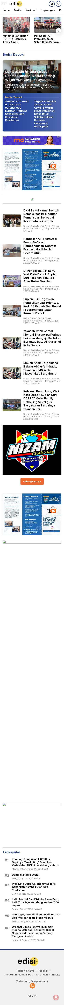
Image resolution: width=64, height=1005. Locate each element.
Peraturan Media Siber (18, 974)
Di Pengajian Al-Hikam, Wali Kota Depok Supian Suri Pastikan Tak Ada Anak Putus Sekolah (40, 276)
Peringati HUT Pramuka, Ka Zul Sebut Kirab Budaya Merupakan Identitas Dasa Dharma (47, 39)
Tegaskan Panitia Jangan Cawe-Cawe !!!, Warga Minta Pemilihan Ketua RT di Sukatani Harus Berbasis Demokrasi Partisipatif (45, 114)
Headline (46, 84)
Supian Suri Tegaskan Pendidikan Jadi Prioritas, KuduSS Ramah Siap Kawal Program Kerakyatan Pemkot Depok (42, 306)
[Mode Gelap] (52, 4)
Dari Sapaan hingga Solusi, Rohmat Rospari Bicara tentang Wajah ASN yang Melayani (30, 76)
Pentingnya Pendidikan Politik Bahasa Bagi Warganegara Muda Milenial (36, 916)
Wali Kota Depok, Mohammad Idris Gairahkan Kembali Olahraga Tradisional (34, 887)
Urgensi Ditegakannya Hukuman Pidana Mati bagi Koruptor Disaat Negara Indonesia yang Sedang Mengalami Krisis (33, 931)
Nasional (9, 87)
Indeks (56, 974)
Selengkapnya (32, 481)
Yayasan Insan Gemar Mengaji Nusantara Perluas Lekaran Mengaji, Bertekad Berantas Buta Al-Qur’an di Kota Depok (42, 338)
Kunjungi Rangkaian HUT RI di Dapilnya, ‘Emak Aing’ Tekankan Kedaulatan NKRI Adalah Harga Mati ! (15, 39)
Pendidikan (21, 87)
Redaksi (43, 970)
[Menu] (5, 4)
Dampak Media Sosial (25, 874)
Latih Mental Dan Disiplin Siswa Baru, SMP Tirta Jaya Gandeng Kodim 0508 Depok (35, 902)
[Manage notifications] (56, 997)
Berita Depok (19, 84)
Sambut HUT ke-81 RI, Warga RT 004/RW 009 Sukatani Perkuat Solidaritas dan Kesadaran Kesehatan (17, 111)
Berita (8, 84)
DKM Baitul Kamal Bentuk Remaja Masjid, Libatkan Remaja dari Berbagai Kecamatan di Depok (41, 216)
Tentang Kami (25, 970)
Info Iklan (42, 974)
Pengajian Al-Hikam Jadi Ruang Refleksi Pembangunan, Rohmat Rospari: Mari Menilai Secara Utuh (40, 246)
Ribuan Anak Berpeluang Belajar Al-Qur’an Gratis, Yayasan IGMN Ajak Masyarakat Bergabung (40, 368)
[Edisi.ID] (18, 4)
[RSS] (32, 986)
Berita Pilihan (33, 84)
